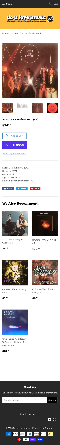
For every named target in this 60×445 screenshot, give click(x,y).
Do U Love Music (21, 428)
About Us (33, 414)
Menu (9, 4)
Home (5, 33)
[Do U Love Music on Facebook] (49, 420)
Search (23, 414)
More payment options (14, 153)
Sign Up (52, 400)
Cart (55, 4)
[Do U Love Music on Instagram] (54, 420)
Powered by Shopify (42, 428)
